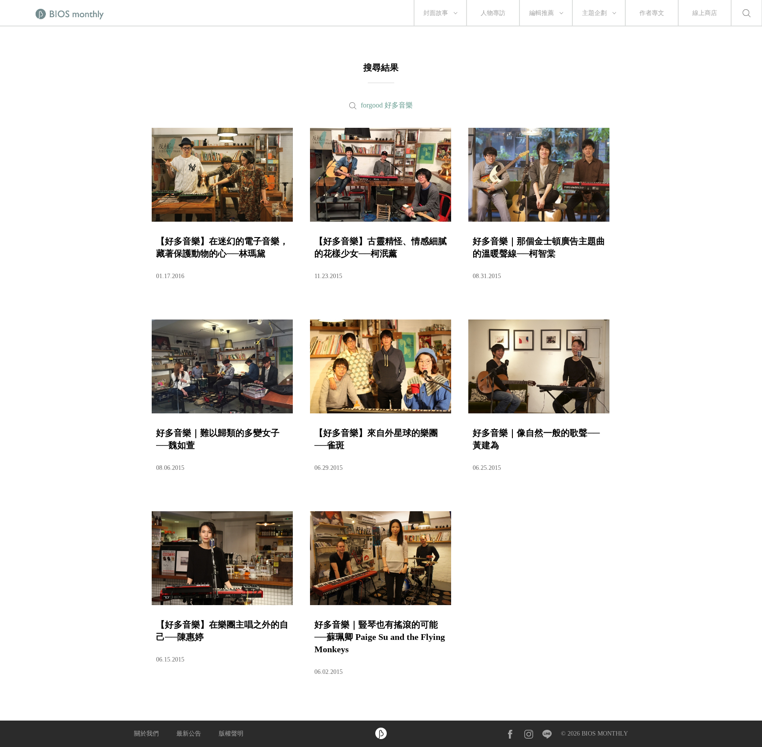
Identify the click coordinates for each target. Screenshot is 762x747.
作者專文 (651, 13)
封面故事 (435, 13)
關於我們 (146, 733)
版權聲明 (231, 733)
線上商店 (704, 13)
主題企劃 (594, 13)
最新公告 (188, 733)
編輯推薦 (541, 13)
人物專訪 (493, 13)
